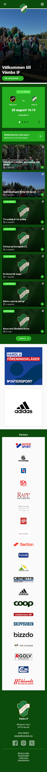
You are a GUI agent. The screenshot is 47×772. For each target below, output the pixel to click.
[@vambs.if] (23, 743)
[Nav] (5, 4)
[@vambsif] (31, 743)
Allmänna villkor (23, 753)
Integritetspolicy (23, 760)
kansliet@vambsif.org (23, 736)
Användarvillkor (23, 756)
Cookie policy (23, 758)
